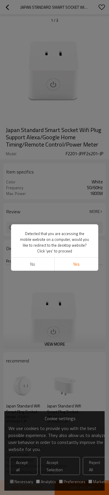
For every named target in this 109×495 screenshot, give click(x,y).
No (32, 264)
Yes (76, 264)
